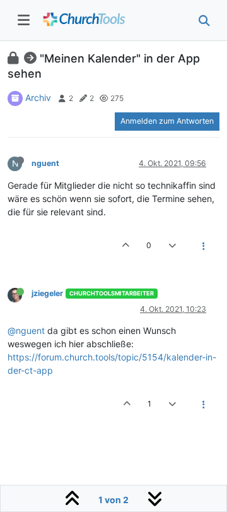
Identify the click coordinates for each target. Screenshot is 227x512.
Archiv (38, 97)
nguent (45, 163)
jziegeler (47, 293)
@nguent (26, 330)
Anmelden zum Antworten (167, 121)
